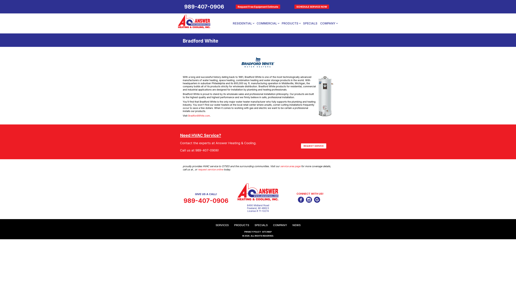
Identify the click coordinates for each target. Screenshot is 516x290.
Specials (310, 23)
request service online (210, 169)
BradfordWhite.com (199, 115)
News (296, 225)
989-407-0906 (206, 150)
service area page (290, 166)
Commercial (267, 23)
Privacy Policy (252, 232)
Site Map (267, 232)
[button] (253, 23)
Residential (242, 23)
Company (327, 23)
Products (290, 23)
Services (222, 225)
